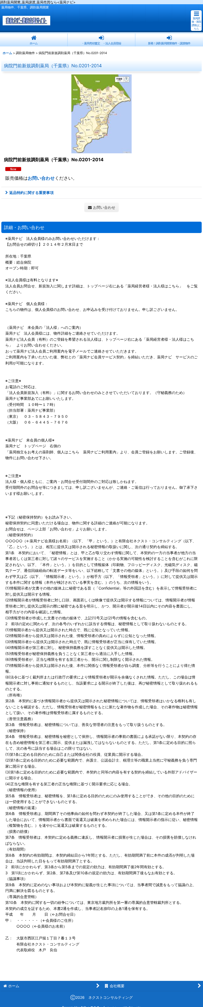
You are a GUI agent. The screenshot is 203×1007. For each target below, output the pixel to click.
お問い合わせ (41, 178)
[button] (196, 20)
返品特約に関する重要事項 (31, 192)
